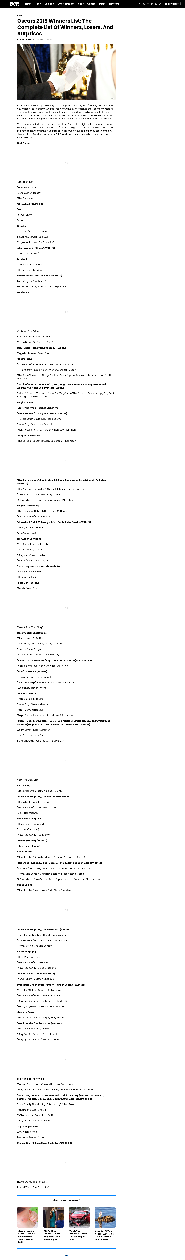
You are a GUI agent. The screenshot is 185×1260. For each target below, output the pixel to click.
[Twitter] (144, 4)
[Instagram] (148, 4)
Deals (102, 3)
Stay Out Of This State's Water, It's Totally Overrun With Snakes (104, 1235)
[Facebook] (140, 4)
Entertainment (66, 3)
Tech (38, 3)
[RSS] (160, 4)
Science (49, 3)
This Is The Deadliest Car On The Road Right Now (78, 1235)
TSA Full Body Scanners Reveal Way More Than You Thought (52, 1235)
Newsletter (173, 4)
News (28, 3)
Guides (91, 3)
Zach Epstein (25, 39)
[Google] (156, 4)
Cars (81, 3)
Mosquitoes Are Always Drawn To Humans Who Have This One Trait (27, 1237)
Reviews (114, 3)
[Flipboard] (152, 4)
